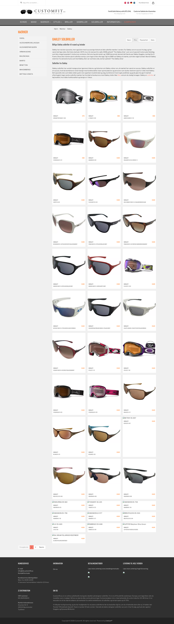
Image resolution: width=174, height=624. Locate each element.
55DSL (22, 38)
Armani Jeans (25, 52)
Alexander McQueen (28, 47)
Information (113, 22)
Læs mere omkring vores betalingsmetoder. (103, 569)
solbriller (150, 75)
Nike (119, 75)
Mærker (45, 22)
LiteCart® (109, 621)
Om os (55, 569)
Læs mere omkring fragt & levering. (135, 569)
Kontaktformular (24, 573)
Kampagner (130, 22)
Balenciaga (24, 56)
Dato (152, 40)
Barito (22, 61)
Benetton (24, 65)
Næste (41, 547)
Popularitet (144, 40)
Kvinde (23, 22)
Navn (129, 40)
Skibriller (82, 22)
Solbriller (97, 22)
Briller (69, 22)
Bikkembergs (25, 70)
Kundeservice (144, 3)
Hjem (56, 29)
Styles (57, 22)
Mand (34, 22)
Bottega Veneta (26, 74)
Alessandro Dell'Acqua (29, 43)
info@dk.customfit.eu (25, 571)
